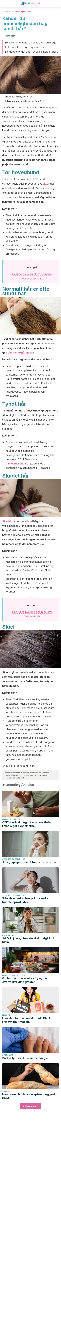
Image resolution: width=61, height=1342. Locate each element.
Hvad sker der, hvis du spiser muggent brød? (28, 1096)
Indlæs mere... (30, 1106)
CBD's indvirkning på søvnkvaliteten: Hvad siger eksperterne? (27, 824)
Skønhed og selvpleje (21, 12)
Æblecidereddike (17, 463)
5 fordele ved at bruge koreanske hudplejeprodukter (25, 900)
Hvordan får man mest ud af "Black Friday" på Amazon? (26, 1020)
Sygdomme (7, 1055)
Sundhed (6, 1091)
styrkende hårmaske (21, 352)
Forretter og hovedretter (16, 975)
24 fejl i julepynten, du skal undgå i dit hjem (28, 940)
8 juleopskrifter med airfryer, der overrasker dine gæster (24, 980)
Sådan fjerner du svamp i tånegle (25, 1058)
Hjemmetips (8, 935)
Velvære (6, 12)
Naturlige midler (11, 819)
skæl (46, 183)
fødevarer (18, 746)
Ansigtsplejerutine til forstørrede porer (29, 862)
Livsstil (6, 1015)
